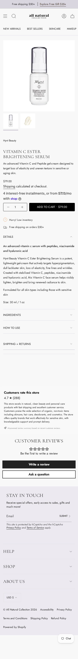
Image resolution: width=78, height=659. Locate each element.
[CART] (72, 16)
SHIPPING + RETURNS (17, 344)
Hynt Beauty (9, 140)
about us (14, 581)
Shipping (9, 186)
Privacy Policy (13, 528)
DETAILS (8, 237)
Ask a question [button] (39, 474)
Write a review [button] (39, 464)
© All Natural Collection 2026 (20, 609)
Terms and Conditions (15, 618)
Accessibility (47, 609)
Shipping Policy (39, 618)
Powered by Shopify (14, 627)
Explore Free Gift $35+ (53, 4)
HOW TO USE (11, 328)
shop (9, 566)
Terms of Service (35, 528)
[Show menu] (5, 16)
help (8, 551)
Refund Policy (58, 618)
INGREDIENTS (12, 315)
